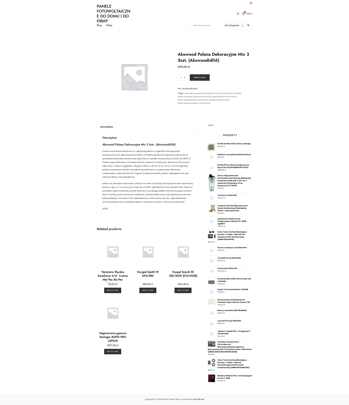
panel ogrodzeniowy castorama (193, 99)
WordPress (199, 399)
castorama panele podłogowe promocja (203, 93)
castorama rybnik (232, 93)
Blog (99, 25)
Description (106, 126)
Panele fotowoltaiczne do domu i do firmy (113, 13)
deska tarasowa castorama (191, 96)
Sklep (109, 25)
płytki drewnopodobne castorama (194, 103)
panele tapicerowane (219, 99)
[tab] (107, 126)
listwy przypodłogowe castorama (220, 96)
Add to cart (200, 77)
